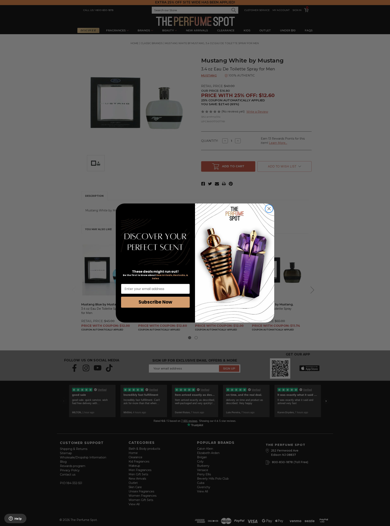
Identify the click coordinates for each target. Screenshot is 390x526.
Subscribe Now (155, 302)
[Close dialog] (269, 208)
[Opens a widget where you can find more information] (15, 519)
